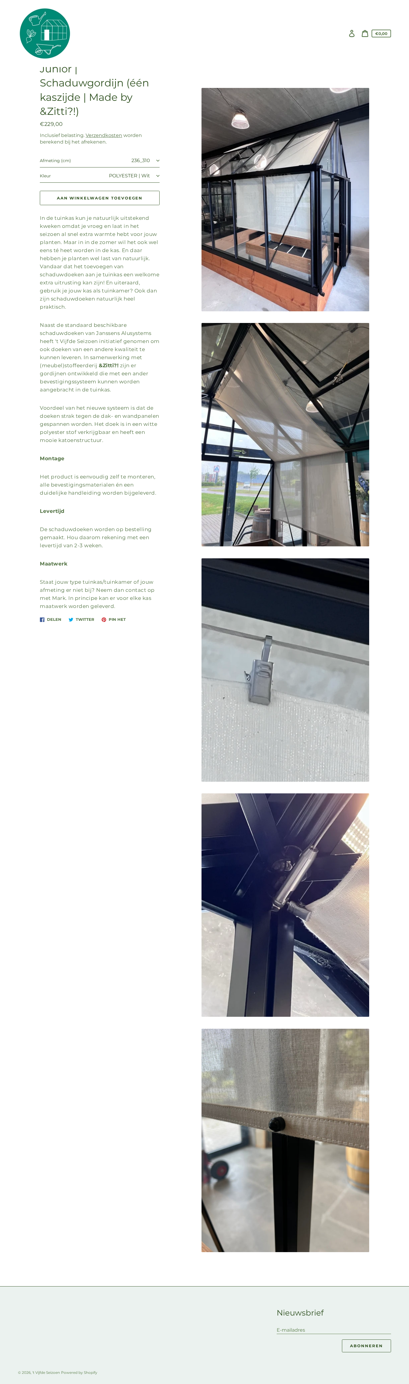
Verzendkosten (104, 135)
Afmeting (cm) (55, 161)
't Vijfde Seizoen (46, 1372)
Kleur (45, 176)
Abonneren (366, 1345)
